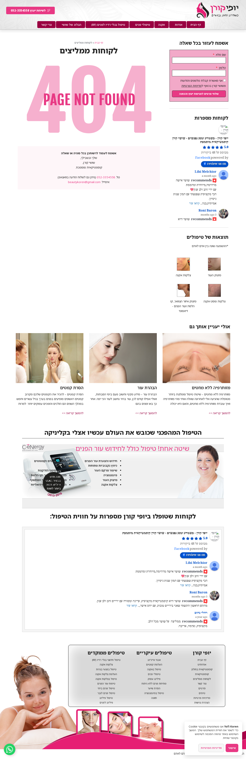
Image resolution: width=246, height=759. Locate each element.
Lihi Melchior (205, 172)
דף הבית (195, 25)
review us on (216, 164)
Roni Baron (207, 210)
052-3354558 (106, 177)
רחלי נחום (200, 613)
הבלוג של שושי (71, 25)
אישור (232, 748)
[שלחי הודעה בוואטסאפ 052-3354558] (9, 749)
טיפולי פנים (142, 25)
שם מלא (220, 54)
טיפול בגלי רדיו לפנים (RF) (108, 25)
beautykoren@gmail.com (84, 182)
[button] (219, 413)
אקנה (161, 25)
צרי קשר (46, 25)
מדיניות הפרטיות (191, 86)
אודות (178, 25)
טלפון (222, 68)
